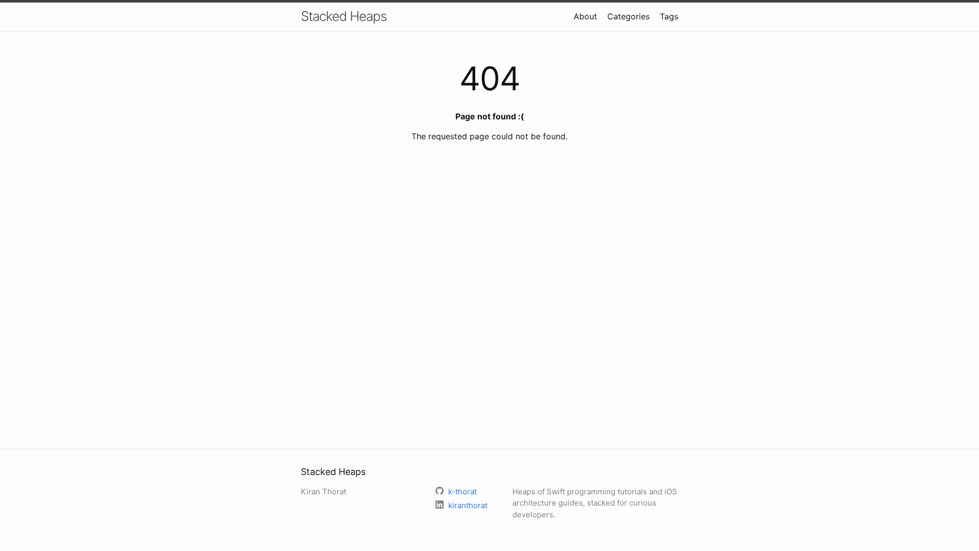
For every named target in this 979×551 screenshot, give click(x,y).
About (585, 16)
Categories (628, 16)
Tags (669, 16)
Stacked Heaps (344, 16)
